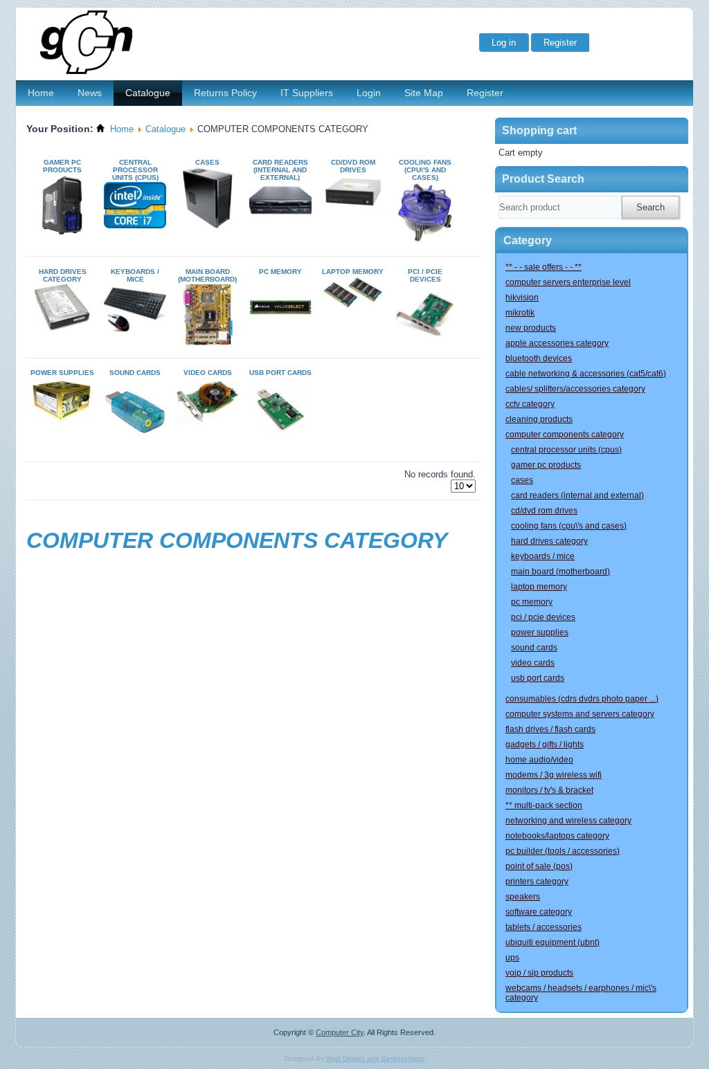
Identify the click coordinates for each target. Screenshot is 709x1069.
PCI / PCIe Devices (425, 275)
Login (369, 92)
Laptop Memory (353, 271)
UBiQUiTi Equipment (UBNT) (552, 942)
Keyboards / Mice (135, 275)
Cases (207, 162)
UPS (512, 957)
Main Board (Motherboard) (207, 275)
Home (41, 92)
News (90, 92)
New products (530, 328)
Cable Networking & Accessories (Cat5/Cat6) (585, 373)
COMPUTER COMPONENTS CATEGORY (564, 434)
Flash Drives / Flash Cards (550, 729)
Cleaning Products (539, 419)
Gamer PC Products (62, 166)
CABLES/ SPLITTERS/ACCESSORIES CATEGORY (575, 389)
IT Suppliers (306, 92)
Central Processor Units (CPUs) (135, 169)
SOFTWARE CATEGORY (538, 912)
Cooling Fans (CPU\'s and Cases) (425, 169)
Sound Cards (135, 372)
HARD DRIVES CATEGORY (63, 275)
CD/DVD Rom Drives (353, 166)
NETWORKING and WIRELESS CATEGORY (568, 820)
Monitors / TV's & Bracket (549, 790)
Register (485, 92)
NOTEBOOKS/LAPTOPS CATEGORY (557, 836)
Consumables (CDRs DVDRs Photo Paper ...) (581, 699)
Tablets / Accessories (543, 927)
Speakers (522, 897)
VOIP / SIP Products (539, 973)
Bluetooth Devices (538, 358)
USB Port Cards (280, 372)
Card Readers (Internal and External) (280, 169)
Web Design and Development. (376, 1058)
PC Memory (280, 271)
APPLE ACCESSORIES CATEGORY (557, 343)
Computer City (340, 1032)
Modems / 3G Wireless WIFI (553, 775)
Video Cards (207, 372)
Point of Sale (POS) (539, 866)
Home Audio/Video (539, 760)
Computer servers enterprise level (568, 282)
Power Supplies (62, 372)
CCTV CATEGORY (530, 404)
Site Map (423, 92)
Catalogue (147, 92)
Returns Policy (225, 92)
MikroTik (520, 313)
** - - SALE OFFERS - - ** (543, 267)
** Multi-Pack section (543, 805)
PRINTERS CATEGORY (536, 881)
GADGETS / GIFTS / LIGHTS (544, 744)
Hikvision (522, 297)
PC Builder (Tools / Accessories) (562, 851)
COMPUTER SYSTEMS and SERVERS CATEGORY (579, 714)
